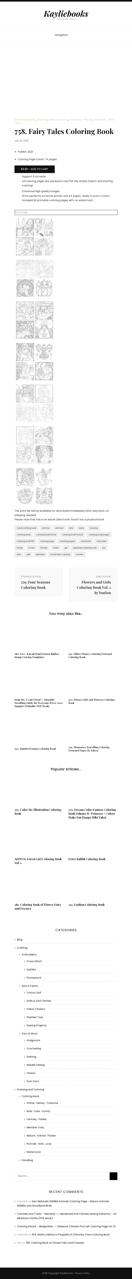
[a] (34, 255)
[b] (34, 297)
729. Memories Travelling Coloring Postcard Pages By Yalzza (88, 749)
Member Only (35, 1127)
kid (103, 547)
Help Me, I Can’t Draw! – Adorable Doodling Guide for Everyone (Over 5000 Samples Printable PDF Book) (38, 703)
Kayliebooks (66, 13)
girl (65, 547)
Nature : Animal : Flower (41, 1135)
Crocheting (34, 1048)
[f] (34, 463)
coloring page (47, 541)
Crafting (22, 948)
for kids (43, 547)
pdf (28, 554)
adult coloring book (26, 528)
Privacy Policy (82, 1273)
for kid (31, 547)
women (79, 554)
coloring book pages (99, 534)
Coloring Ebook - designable (35, 1226)
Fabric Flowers (36, 1009)
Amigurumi (33, 1040)
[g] (34, 505)
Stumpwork (34, 978)
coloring (94, 528)
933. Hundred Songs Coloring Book (35, 748)
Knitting (31, 1057)
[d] (34, 380)
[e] (34, 421)
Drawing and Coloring (52, 119)
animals (59, 528)
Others (31, 1073)
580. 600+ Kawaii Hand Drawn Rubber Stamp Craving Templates (36, 655)
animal (45, 528)
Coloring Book (24, 119)
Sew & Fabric (30, 986)
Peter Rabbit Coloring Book (86, 859)
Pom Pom (33, 1081)
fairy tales (101, 541)
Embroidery (29, 954)
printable (40, 554)
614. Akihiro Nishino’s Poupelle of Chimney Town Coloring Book (71, 1234)
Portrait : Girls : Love (39, 1144)
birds (81, 528)
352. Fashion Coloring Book (86, 905)
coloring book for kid (46, 534)
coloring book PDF (25, 541)
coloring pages (67, 541)
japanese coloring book (85, 547)
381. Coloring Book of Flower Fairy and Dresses (55, 1243)
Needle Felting (36, 1065)
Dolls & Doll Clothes (39, 1001)
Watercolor (34, 1152)
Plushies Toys (35, 1017)
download (86, 541)
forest (56, 547)
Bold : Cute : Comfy (38, 1111)
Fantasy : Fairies (81, 119)
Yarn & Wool (29, 1033)
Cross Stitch (34, 961)
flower (20, 547)
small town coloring (60, 554)
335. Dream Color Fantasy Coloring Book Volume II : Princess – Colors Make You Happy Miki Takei (92, 813)
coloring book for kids (72, 534)
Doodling (27, 1160)
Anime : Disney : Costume (42, 1103)
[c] (34, 338)
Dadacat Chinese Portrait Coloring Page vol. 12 (86, 1226)
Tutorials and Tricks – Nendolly (36, 1214)
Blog (19, 939)
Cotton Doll (34, 992)
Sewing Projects (37, 1025)
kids (19, 554)
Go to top (21, 212)
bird (71, 528)
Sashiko (31, 969)
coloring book (23, 534)
